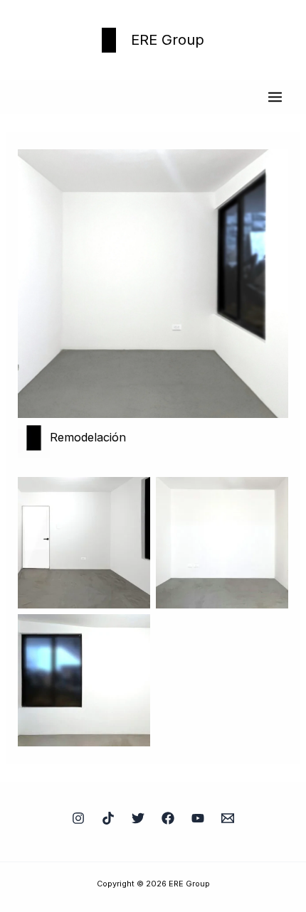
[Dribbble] (108, 818)
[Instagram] (78, 818)
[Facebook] (168, 818)
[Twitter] (138, 818)
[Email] (228, 818)
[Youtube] (198, 818)
